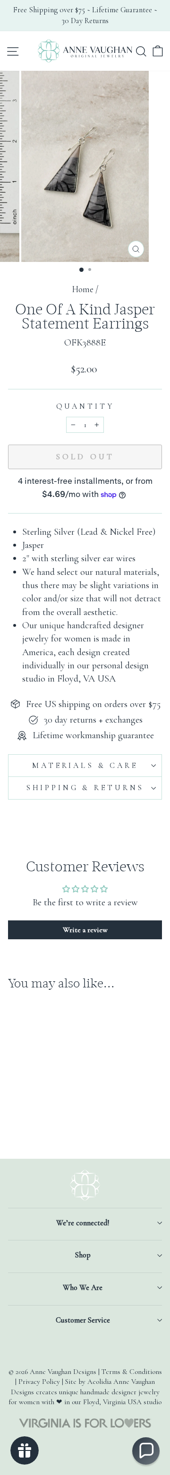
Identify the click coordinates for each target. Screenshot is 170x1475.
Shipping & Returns (85, 787)
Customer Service (83, 1320)
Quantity (85, 406)
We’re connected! (82, 1223)
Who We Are (82, 1287)
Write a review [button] (85, 930)
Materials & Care (85, 765)
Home (83, 289)
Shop (83, 1255)
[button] (146, 1451)
